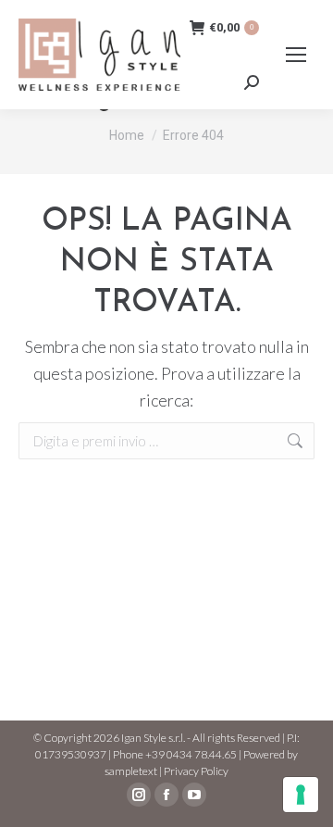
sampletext (131, 771)
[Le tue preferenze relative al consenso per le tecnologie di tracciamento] (300, 794)
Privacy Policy (196, 771)
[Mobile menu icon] (296, 54)
